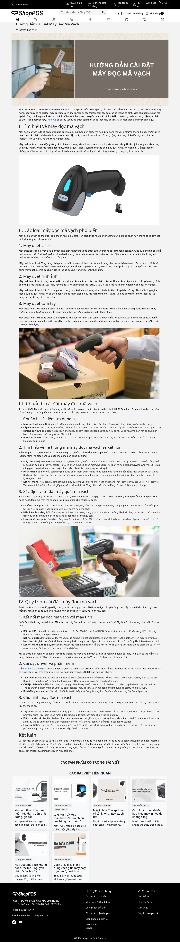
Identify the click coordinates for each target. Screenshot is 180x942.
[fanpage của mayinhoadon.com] (14, 922)
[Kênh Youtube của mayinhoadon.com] (20, 922)
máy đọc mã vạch (31, 668)
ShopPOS (51, 119)
